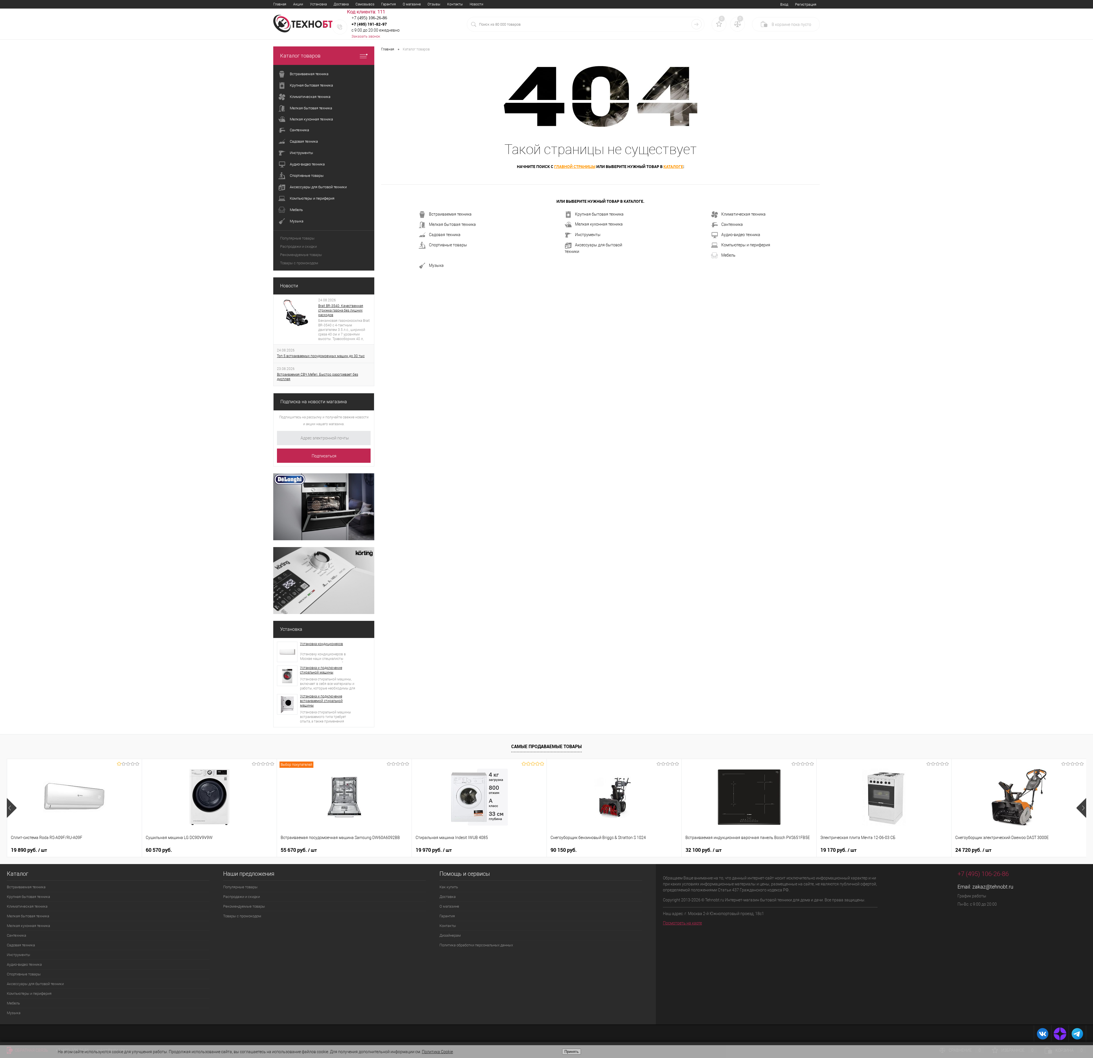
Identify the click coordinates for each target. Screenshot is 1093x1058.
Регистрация (805, 4)
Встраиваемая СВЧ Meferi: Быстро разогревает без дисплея (317, 377)
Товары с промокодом (299, 263)
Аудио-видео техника (740, 234)
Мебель (728, 255)
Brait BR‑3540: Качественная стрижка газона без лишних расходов (340, 310)
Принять (571, 1051)
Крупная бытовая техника (599, 214)
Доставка (341, 4)
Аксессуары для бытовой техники (593, 248)
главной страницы (574, 166)
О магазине (412, 4)
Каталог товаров (300, 56)
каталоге (673, 166)
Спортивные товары (448, 245)
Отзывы (434, 4)
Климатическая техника (743, 214)
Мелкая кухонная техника (599, 224)
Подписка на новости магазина (313, 401)
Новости (476, 4)
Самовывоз (365, 4)
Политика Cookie (437, 1051)
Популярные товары (297, 238)
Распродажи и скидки (298, 246)
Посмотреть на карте (682, 923)
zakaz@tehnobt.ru (992, 887)
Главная (279, 4)
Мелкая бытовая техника (452, 224)
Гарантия (388, 4)
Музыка (436, 265)
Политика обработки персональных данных (476, 945)
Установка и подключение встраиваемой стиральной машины (321, 700)
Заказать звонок (366, 36)
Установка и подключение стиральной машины (321, 670)
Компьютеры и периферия (745, 245)
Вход (784, 4)
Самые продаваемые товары (546, 746)
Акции (298, 4)
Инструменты (588, 234)
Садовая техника (445, 234)
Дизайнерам (450, 935)
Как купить (448, 887)
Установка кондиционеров (321, 644)
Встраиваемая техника (450, 214)
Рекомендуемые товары (301, 255)
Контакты (455, 4)
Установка (318, 4)
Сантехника (732, 224)
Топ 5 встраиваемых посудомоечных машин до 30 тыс (321, 356)
